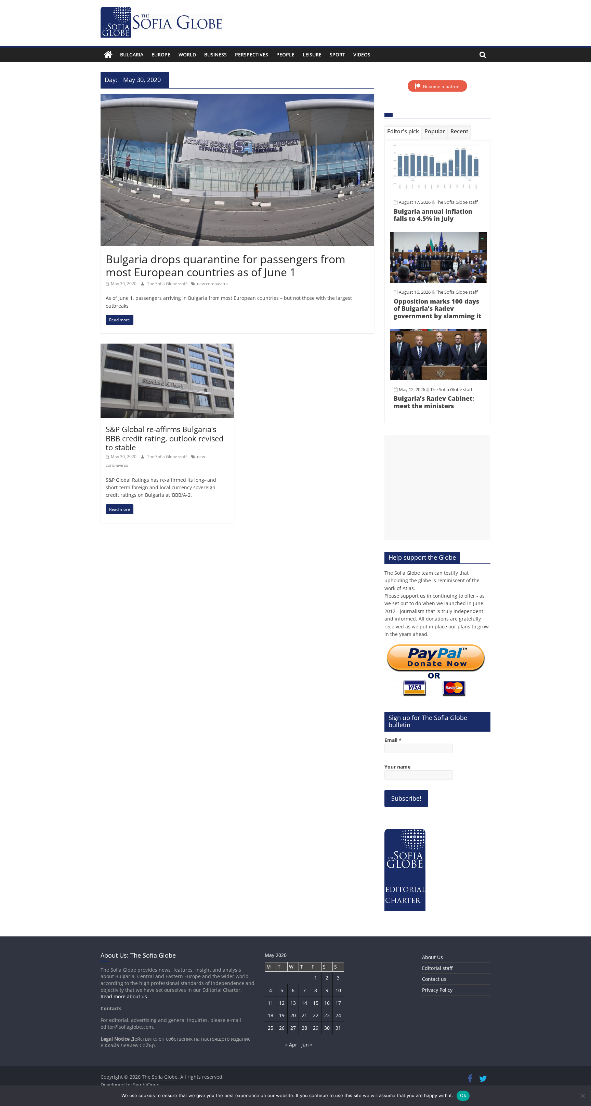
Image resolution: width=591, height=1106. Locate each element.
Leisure (312, 54)
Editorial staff (437, 968)
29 (315, 1028)
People (285, 54)
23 (327, 1015)
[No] (582, 1095)
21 (304, 1015)
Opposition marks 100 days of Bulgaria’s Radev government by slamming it (437, 308)
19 (282, 1015)
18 (270, 1015)
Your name (397, 766)
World (187, 54)
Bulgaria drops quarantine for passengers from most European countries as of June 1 (225, 265)
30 (327, 1028)
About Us (432, 957)
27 (293, 1028)
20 (293, 1015)
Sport (337, 54)
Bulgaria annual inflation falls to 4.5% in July (433, 215)
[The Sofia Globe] (108, 55)
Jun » (307, 1044)
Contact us (434, 979)
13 (293, 1003)
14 (304, 1003)
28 (304, 1028)
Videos (361, 54)
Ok (463, 1095)
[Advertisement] (437, 487)
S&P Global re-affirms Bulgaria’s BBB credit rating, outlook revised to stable (164, 438)
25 (270, 1028)
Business (215, 54)
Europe (161, 54)
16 (327, 1003)
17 (338, 1003)
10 (338, 990)
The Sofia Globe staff (167, 284)
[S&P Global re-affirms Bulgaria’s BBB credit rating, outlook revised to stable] (167, 347)
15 (315, 1003)
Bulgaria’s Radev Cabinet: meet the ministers (434, 402)
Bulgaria (131, 54)
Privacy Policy (437, 990)
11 (270, 1003)
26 (282, 1028)
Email (393, 740)
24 (338, 1015)
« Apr (291, 1044)
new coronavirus (212, 284)
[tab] (403, 132)
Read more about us (124, 996)
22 (315, 1015)
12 (282, 1003)
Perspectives (251, 54)
